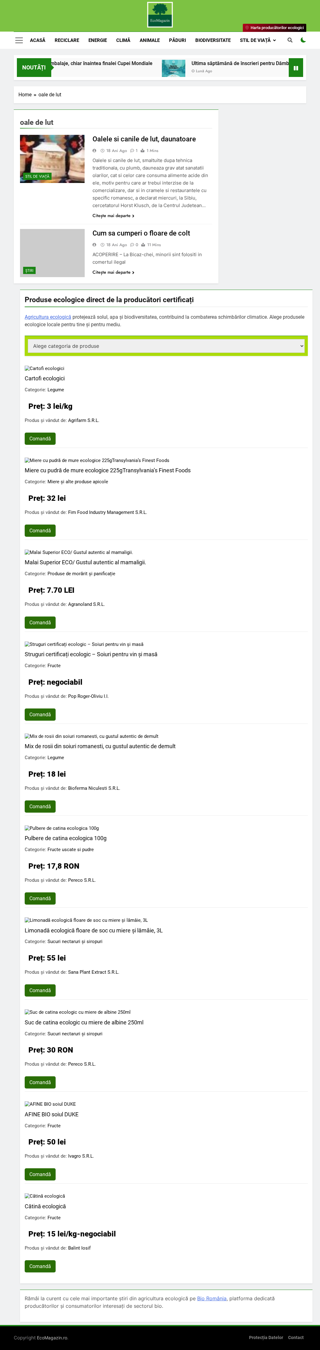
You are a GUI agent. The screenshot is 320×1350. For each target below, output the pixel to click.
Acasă (37, 40)
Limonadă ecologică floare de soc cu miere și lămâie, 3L (94, 930)
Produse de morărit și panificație (81, 573)
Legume (56, 390)
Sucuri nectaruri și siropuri (75, 941)
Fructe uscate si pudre (71, 849)
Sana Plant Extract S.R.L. (93, 972)
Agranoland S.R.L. (86, 604)
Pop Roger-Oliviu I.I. (88, 696)
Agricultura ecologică (48, 317)
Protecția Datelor (266, 1337)
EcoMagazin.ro (52, 1337)
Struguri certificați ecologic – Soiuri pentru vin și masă (91, 654)
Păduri (177, 40)
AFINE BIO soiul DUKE (51, 1114)
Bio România (212, 1298)
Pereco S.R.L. (82, 880)
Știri (29, 270)
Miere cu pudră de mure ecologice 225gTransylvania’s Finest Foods (108, 470)
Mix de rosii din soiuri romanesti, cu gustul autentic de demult (100, 746)
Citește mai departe (111, 215)
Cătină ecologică (45, 1206)
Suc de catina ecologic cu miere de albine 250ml (84, 1022)
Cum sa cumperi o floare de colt (141, 233)
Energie (97, 40)
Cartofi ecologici (45, 378)
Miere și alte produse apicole (78, 482)
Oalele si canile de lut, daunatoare (144, 139)
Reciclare (67, 40)
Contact (296, 1337)
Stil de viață (255, 40)
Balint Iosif (79, 1248)
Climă (123, 40)
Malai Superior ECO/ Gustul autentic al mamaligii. (85, 562)
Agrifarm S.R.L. (83, 420)
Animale (150, 40)
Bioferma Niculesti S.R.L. (94, 788)
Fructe (54, 665)
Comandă (40, 439)
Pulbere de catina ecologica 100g (66, 838)
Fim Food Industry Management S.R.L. (107, 512)
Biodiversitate (213, 40)
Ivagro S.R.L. (81, 1156)
